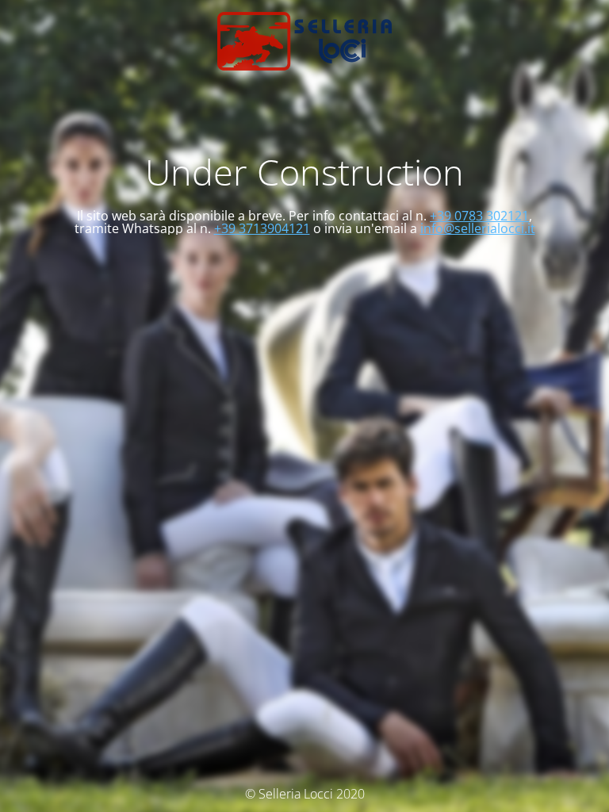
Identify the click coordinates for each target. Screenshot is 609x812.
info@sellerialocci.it (477, 228)
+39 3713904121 (262, 228)
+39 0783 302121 (479, 215)
